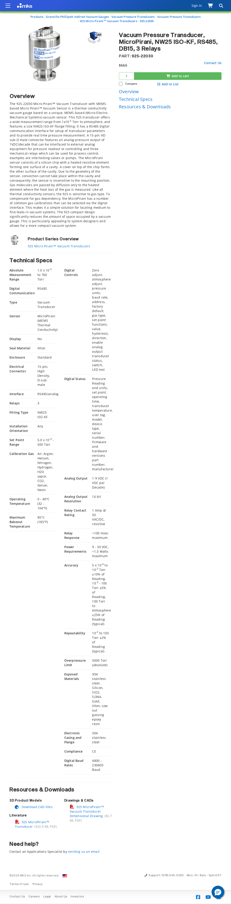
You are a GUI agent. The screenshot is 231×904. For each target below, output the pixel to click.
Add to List (170, 84)
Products (36, 17)
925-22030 (147, 21)
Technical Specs (135, 99)
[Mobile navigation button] (7, 5)
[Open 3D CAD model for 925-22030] (94, 38)
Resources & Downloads (145, 107)
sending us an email (83, 851)
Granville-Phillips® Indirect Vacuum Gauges (77, 17)
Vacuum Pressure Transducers (133, 17)
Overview (129, 91)
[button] (218, 892)
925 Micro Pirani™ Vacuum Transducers (108, 21)
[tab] (61, 158)
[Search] (220, 5)
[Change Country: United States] (64, 876)
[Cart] (210, 6)
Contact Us (213, 63)
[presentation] (115, 452)
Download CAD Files (37, 807)
